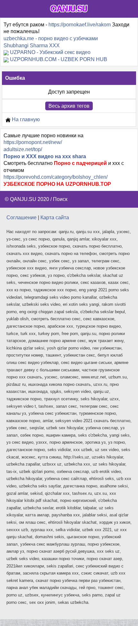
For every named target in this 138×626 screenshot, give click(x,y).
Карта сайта (54, 217)
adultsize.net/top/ (23, 149)
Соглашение (21, 217)
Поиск (60, 199)
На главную (25, 119)
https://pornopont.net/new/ (33, 142)
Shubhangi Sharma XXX (32, 45)
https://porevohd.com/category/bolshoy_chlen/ (56, 177)
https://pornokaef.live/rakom (79, 24)
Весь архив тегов (69, 106)
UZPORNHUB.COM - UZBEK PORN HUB (58, 59)
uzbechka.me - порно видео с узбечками (51, 38)
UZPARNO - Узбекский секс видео (50, 52)
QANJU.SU (23, 199)
